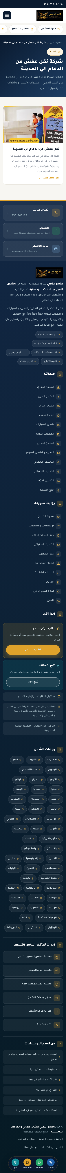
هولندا (53, 908)
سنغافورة (51, 868)
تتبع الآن (33, 682)
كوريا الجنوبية (49, 878)
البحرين (52, 770)
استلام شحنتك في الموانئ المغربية (36, 1110)
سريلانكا (51, 888)
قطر (15, 760)
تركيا (54, 789)
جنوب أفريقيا (49, 839)
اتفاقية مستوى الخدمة (51, 1139)
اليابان (12, 868)
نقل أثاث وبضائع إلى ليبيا (43, 1080)
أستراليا (32, 927)
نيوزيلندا (12, 927)
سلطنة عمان (29, 770)
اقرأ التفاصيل (51, 178)
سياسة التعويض (25, 1139)
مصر (54, 799)
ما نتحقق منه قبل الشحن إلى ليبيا (38, 1100)
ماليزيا (11, 858)
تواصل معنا (30, 1147)
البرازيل (52, 927)
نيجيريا (18, 829)
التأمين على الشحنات (52, 1147)
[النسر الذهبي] (49, 15)
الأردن (53, 779)
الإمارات (52, 760)
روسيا (15, 908)
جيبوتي (10, 819)
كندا (24, 918)
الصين (30, 868)
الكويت (32, 760)
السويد (34, 908)
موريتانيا (52, 819)
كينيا (36, 829)
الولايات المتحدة (47, 918)
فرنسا (53, 898)
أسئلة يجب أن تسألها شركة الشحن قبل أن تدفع (32, 1057)
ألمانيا (11, 888)
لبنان (18, 779)
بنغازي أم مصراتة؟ (46, 1090)
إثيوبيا (53, 829)
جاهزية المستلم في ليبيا (43, 1069)
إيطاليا (34, 898)
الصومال (30, 819)
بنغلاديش (30, 848)
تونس (53, 809)
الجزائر (35, 809)
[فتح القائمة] (7, 15)
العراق (35, 779)
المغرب (15, 799)
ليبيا (17, 809)
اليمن (19, 789)
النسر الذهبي (56, 43)
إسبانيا (15, 898)
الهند (28, 839)
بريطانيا (31, 888)
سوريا (37, 789)
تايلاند (26, 878)
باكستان (52, 848)
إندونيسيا (32, 858)
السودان (35, 799)
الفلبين (52, 858)
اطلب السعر (33, 649)
